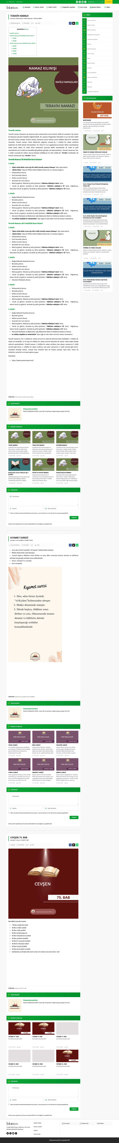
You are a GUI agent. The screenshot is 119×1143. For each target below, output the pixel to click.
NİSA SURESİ (36, 745)
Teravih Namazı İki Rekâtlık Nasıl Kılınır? (21, 36)
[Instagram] (80, 2)
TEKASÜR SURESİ (61, 745)
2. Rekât (14, 41)
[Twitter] (77, 2)
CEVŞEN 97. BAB (13, 1036)
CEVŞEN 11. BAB (37, 1036)
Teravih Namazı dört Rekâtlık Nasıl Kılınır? (22, 43)
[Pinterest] (85, 2)
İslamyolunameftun (30, 409)
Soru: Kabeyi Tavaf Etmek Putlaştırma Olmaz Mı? (95, 185)
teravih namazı (18, 397)
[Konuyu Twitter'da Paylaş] (73, 23)
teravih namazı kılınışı (28, 397)
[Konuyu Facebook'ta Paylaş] (70, 23)
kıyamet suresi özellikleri (28, 696)
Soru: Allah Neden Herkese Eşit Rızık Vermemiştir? (95, 280)
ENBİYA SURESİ (61, 772)
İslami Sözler (88, 130)
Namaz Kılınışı (19, 18)
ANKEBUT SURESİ (37, 772)
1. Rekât (14, 38)
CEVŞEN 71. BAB (61, 1036)
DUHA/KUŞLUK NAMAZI (63, 472)
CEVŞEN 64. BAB (61, 1064)
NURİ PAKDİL (87, 120)
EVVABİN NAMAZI (61, 445)
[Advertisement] (43, 380)
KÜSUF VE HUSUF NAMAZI (40, 472)
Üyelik (109, 2)
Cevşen (18, 840)
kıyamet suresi (18, 696)
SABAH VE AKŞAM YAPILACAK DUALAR (95, 152)
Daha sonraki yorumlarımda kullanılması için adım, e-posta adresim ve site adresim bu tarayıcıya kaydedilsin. (39, 513)
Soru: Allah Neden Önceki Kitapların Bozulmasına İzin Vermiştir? (95, 217)
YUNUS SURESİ (13, 772)
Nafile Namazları (28, 18)
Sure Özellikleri (20, 540)
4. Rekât (14, 53)
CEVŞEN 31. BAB (13, 1064)
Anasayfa (12, 18)
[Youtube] (82, 2)
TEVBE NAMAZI (13, 445)
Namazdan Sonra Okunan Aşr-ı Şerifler (18, 473)
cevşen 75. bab (22, 988)
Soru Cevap (88, 194)
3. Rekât (14, 51)
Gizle (26, 29)
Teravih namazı (14, 33)
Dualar (86, 162)
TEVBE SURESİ (12, 745)
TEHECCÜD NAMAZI (38, 445)
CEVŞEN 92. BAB (37, 1064)
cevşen (16, 988)
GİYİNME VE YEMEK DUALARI (92, 248)
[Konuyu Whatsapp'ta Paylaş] (77, 23)
